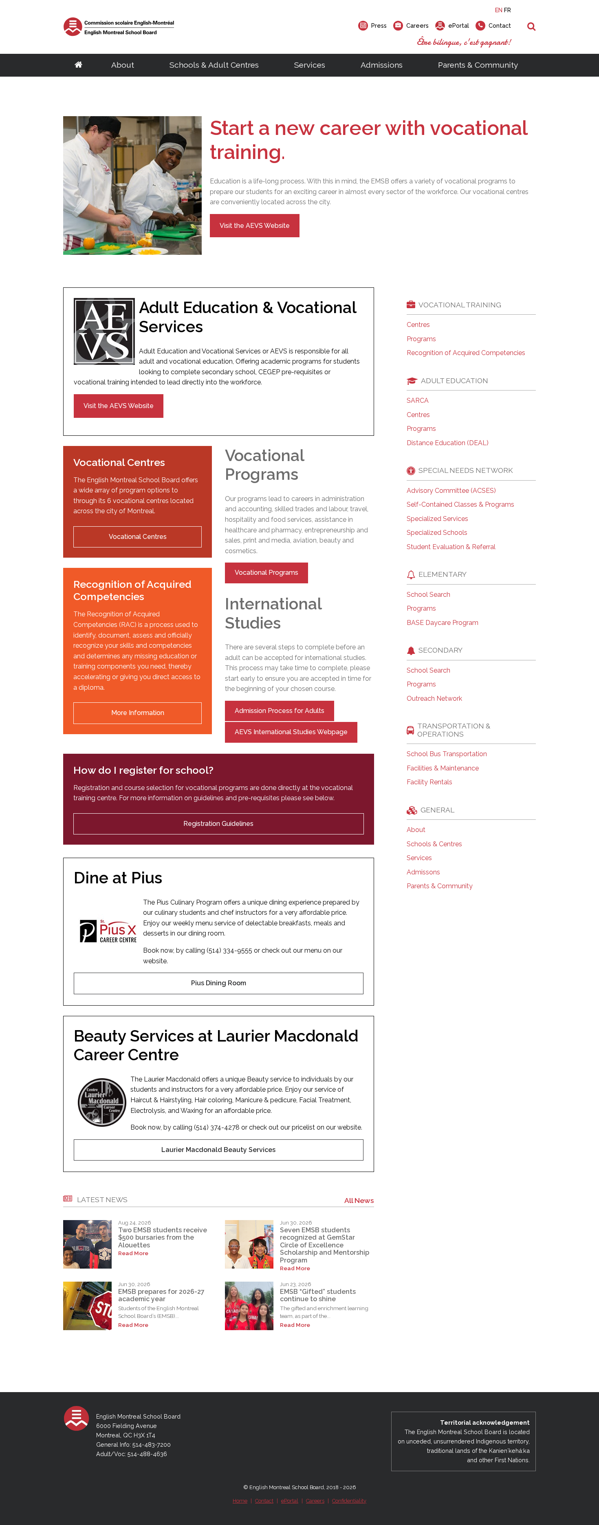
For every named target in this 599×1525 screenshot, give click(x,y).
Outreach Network (434, 698)
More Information (137, 713)
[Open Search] (531, 27)
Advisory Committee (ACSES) (451, 490)
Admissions (382, 64)
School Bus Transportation (447, 754)
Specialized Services (437, 519)
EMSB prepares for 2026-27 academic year (161, 1295)
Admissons (423, 872)
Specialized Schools (437, 532)
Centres (418, 325)
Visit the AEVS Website (255, 226)
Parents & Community (478, 64)
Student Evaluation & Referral (451, 547)
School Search (428, 594)
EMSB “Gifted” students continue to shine (318, 1295)
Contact (264, 1501)
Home (240, 1501)
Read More (133, 1253)
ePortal (289, 1501)
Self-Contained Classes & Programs (460, 504)
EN (498, 10)
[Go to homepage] (78, 65)
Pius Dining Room (218, 983)
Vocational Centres (138, 537)
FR (507, 10)
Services (309, 64)
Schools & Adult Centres (214, 64)
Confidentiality (349, 1501)
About (122, 64)
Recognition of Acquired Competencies (466, 353)
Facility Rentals (429, 782)
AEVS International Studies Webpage (291, 732)
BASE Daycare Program (442, 623)
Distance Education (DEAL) (448, 443)
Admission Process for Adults (279, 711)
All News (359, 1200)
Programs (421, 339)
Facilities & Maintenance (443, 768)
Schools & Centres (434, 844)
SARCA (418, 400)
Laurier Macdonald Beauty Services (218, 1150)
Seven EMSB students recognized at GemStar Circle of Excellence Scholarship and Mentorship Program (324, 1245)
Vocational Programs (266, 572)
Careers (315, 1501)
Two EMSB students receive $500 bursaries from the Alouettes (162, 1237)
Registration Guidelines (218, 824)
